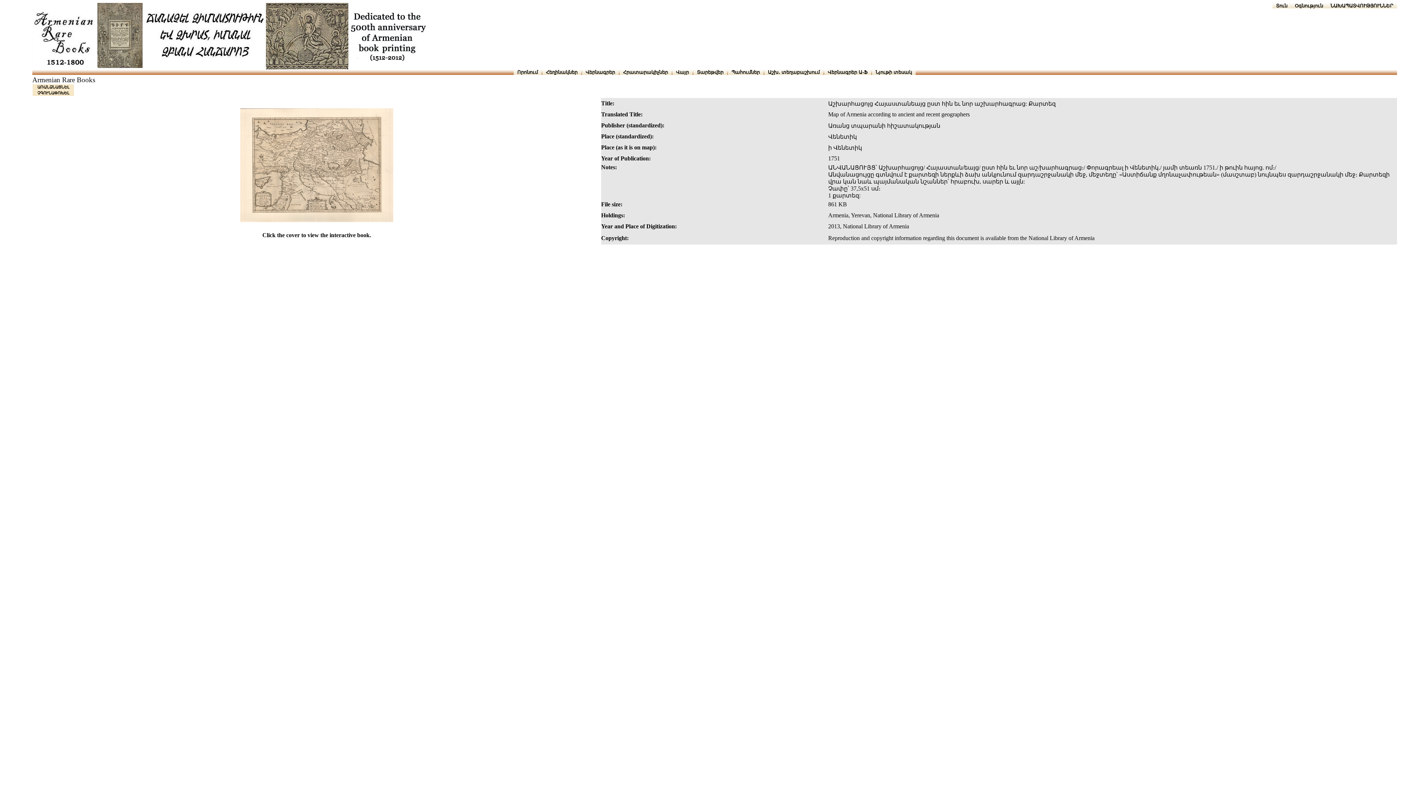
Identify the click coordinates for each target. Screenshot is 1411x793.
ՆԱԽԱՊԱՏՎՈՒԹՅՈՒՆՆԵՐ (1362, 5)
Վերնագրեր (600, 72)
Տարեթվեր (710, 72)
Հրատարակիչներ (645, 72)
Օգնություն (1309, 5)
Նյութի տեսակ (894, 72)
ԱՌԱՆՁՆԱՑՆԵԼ (53, 87)
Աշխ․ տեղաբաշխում (794, 72)
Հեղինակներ (562, 72)
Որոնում (527, 72)
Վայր (682, 72)
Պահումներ (746, 72)
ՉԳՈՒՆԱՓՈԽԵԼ (53, 93)
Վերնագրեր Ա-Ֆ (848, 72)
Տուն (1282, 5)
